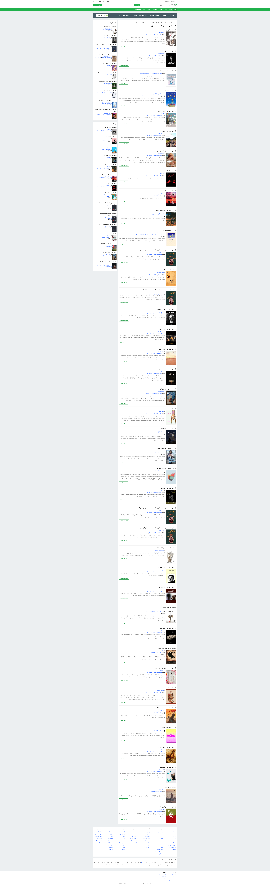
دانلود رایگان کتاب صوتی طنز (140, 121)
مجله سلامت (110, 845)
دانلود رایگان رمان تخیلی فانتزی (126, 697)
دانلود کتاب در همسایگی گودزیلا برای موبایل (156, 478)
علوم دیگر (161, 855)
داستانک (159, 77)
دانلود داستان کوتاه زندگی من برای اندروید (147, 418)
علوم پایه (161, 853)
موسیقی (123, 844)
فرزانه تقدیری (107, 166)
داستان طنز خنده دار (145, 119)
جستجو (137, 5)
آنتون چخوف (161, 252)
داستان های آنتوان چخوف (140, 258)
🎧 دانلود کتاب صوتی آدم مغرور (168, 767)
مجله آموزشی (110, 842)
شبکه (148, 842)
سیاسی (161, 844)
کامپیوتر (160, 9)
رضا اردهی (108, 46)
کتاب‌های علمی (109, 66)
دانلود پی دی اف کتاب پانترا (143, 699)
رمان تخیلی (156, 440)
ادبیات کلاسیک (158, 37)
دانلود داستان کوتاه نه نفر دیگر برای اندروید (153, 377)
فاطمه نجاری (161, 411)
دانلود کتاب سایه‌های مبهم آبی (168, 389)
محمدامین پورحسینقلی (159, 550)
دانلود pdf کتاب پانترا (133, 699)
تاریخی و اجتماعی (98, 836)
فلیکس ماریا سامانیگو (159, 312)
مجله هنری (111, 847)
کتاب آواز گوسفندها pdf (156, 615)
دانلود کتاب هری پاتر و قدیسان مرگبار (166, 708)
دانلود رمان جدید (131, 102)
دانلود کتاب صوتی (124, 65)
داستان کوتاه (137, 37)
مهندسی (155, 9)
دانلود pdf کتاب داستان (128, 178)
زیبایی (123, 836)
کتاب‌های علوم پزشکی (107, 83)
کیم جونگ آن (107, 235)
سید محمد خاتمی (107, 113)
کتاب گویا (126, 60)
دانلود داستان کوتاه (155, 80)
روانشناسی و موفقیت (98, 834)
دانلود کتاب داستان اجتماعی (137, 658)
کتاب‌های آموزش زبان (107, 207)
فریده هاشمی (161, 789)
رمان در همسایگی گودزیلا (160, 476)
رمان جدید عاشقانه (157, 436)
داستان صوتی (123, 117)
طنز (175, 838)
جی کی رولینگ (161, 710)
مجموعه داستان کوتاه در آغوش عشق (152, 159)
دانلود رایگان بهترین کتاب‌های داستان (104, 48)
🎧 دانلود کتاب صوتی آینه (169, 270)
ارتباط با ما (174, 874)
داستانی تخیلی (125, 733)
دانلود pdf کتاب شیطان (131, 41)
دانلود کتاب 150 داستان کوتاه (168, 727)
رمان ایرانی (159, 397)
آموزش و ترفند (146, 833)
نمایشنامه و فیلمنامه (172, 845)
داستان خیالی (162, 699)
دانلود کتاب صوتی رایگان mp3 (152, 121)
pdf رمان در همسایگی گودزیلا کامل (148, 476)
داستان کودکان (151, 98)
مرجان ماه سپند (161, 451)
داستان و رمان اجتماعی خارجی (134, 39)
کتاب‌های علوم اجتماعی (107, 29)
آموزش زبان (174, 849)
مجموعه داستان (143, 178)
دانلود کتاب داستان (157, 178)
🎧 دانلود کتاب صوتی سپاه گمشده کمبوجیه (164, 548)
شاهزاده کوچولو (158, 98)
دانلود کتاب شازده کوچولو (169, 91)
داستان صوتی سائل (150, 295)
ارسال (151, 866)
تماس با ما (95, 1)
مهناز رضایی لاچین (160, 351)
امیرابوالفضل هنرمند (106, 264)
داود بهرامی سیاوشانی (106, 102)
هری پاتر (159, 715)
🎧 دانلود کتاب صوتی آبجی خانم (168, 807)
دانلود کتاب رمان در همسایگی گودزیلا (166, 468)
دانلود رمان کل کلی (128, 478)
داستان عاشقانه (157, 57)
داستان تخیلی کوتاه (137, 697)
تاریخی (161, 836)
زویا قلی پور (108, 185)
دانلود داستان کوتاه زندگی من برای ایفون (130, 418)
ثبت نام (104, 1)
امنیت (148, 834)
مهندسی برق (134, 836)
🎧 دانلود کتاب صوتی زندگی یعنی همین (165, 668)
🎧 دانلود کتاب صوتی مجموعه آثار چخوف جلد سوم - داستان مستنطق (158, 250)
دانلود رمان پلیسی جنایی (146, 397)
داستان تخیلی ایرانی (161, 697)
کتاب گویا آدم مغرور (125, 773)
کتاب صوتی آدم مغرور (156, 773)
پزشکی (161, 834)
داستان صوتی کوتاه (134, 137)
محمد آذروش (107, 206)
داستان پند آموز (132, 733)
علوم (166, 9)
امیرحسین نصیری (160, 690)
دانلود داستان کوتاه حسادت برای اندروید (146, 59)
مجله (144, 9)
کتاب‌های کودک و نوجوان (141, 95)
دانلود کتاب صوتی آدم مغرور (145, 773)
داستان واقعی (126, 218)
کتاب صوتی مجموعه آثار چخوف (147, 259)
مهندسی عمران (134, 833)
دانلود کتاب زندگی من (170, 409)
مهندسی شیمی (134, 840)
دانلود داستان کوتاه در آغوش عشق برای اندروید (143, 160)
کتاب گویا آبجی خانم (154, 815)
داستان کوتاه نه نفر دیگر (134, 375)
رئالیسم (125, 39)
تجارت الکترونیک (146, 838)
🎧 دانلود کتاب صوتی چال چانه (168, 628)
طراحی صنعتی (134, 831)
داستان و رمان (99, 833)
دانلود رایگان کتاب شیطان (141, 41)
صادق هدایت (161, 809)
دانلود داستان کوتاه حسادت (159, 59)
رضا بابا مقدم (161, 750)
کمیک (175, 840)
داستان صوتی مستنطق (160, 258)
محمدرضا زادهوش (107, 194)
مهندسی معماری (133, 834)
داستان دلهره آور (157, 375)
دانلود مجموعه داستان (144, 198)
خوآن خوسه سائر (160, 570)
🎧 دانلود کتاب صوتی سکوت (168, 488)
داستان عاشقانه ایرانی (143, 57)
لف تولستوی (158, 41)
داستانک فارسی (147, 77)
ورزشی (123, 845)
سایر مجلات (111, 849)
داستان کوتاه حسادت (125, 57)
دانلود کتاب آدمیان (171, 171)
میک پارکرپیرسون (107, 56)
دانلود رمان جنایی (129, 400)
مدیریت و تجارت (99, 838)
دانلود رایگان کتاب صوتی (156, 117)
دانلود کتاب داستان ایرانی (150, 218)
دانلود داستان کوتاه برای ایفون (134, 78)
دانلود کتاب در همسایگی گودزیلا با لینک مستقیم (130, 476)
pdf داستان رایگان (123, 78)
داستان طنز (152, 119)
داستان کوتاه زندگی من (129, 416)
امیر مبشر (108, 245)
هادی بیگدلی (108, 148)
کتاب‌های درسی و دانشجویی (99, 92)
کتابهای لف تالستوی (151, 41)
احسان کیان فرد (161, 650)
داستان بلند (125, 458)
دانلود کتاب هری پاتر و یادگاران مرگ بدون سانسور (138, 715)
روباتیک (135, 842)
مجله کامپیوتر (110, 831)
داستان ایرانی (148, 60)
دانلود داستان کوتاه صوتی (131, 256)
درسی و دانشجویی (159, 849)
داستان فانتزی (153, 697)
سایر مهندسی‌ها (134, 844)
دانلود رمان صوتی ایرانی (146, 400)
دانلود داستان (151, 57)
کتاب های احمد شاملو (137, 98)
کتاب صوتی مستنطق (151, 258)
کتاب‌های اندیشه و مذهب (107, 57)
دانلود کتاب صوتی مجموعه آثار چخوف (153, 256)
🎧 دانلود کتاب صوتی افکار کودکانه (167, 111)
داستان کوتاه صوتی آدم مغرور (159, 775)
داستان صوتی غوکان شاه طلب (155, 315)
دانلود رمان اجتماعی (133, 438)
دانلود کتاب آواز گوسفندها (169, 607)
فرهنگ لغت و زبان (172, 847)
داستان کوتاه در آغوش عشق (130, 159)
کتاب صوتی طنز (129, 119)
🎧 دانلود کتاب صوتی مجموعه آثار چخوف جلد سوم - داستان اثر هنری (158, 528)
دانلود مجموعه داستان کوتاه (130, 615)
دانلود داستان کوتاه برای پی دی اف (136, 77)
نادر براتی (108, 129)
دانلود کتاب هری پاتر (153, 715)
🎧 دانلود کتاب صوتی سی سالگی (167, 329)
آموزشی (100, 842)
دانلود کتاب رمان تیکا (170, 787)
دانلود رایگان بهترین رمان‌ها (106, 140)
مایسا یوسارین (161, 431)
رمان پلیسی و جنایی (137, 400)
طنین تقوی (162, 630)
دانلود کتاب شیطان (171, 30)
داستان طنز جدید (136, 119)
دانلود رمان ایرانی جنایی (136, 397)
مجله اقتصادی (110, 838)
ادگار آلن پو (162, 490)
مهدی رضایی (161, 609)
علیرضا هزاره (161, 114)
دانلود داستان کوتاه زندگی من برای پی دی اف (152, 416)
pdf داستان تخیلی (136, 695)
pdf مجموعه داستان (134, 218)
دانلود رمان (130, 436)
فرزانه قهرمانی (107, 28)
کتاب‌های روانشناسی (108, 38)
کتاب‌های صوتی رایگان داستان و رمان (154, 55)
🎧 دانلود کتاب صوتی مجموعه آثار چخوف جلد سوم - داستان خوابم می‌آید (157, 508)
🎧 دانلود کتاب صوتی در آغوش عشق (166, 151)
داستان (144, 735)
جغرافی (161, 838)
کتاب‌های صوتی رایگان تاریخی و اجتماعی (104, 114)
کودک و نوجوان (122, 842)
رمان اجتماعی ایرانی (126, 658)
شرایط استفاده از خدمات (171, 880)
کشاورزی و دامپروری (159, 851)
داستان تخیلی (162, 100)
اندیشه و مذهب (160, 833)
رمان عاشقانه (151, 456)
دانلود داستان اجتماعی (130, 277)
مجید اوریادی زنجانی (160, 590)
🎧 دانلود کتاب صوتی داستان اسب (167, 747)
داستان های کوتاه (161, 60)
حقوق (162, 847)
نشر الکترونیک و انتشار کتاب (170, 1)
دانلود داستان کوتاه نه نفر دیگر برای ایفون (135, 377)
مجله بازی (111, 834)
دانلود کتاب (123, 46)
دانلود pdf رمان (158, 438)
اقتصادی (161, 831)
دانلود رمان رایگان (138, 436)
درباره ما (174, 876)
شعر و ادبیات (99, 831)
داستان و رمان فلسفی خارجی (156, 39)
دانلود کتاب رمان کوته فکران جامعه (167, 648)
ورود (108, 1)
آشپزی (123, 833)
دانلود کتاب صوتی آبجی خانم (128, 813)
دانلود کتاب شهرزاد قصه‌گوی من (158, 458)
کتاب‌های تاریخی (98, 57)
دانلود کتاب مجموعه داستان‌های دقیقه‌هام (165, 210)
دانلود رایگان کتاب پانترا (154, 699)
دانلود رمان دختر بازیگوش (141, 480)
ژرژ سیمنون (108, 157)
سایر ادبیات (174, 851)
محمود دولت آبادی (160, 272)
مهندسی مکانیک (133, 838)
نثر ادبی (174, 842)
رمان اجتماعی (125, 438)
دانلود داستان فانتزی (145, 697)
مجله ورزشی (110, 840)
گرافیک (148, 845)
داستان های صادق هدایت (131, 815)
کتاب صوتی (138, 9)
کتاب (165, 864)
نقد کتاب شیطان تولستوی (128, 37)
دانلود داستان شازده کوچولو (140, 102)
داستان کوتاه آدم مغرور (134, 773)
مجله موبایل (111, 833)
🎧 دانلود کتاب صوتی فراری (169, 131)
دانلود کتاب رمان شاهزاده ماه (168, 429)
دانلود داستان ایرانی (134, 57)
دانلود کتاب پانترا (172, 688)
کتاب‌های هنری (109, 92)
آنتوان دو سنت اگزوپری (159, 93)
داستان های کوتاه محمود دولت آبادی (140, 279)
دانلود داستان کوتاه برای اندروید (147, 78)
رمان (126, 98)
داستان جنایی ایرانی (158, 398)
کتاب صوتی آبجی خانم (139, 813)
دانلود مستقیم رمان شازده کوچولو (145, 100)
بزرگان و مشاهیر (122, 831)
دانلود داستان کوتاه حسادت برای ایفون (129, 59)
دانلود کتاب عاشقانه (130, 456)
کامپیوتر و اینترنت (146, 847)
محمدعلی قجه (107, 254)
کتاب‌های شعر (143, 73)
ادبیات (170, 9)
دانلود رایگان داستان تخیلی (126, 695)
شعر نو (174, 836)
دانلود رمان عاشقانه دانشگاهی (153, 480)
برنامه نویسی (147, 836)
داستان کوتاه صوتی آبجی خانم (143, 815)
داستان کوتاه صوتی (141, 256)
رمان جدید (163, 438)
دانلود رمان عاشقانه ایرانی (147, 458)
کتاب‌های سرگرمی (108, 266)
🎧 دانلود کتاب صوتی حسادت (168, 51)
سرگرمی (123, 838)
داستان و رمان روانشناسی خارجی (147, 37)
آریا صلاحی (162, 371)
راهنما (100, 1)
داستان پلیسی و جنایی (149, 398)
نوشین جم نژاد (107, 176)
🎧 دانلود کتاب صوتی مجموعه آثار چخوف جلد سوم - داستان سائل (159, 290)
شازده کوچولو (130, 98)
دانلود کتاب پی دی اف (133, 100)
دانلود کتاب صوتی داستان (133, 60)
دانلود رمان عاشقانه (138, 456)
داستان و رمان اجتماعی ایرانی (155, 656)
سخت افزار (147, 840)
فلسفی (161, 845)
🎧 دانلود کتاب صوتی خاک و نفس (167, 349)
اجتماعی (161, 842)
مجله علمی (111, 844)
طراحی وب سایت (146, 844)
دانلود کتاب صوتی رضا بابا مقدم (154, 753)
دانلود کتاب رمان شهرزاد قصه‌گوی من (166, 448)
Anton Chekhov (122, 256)
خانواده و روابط (122, 834)
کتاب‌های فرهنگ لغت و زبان (106, 74)
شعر (175, 834)
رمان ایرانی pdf (151, 438)
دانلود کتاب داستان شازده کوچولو (153, 102)
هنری (124, 847)
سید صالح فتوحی (107, 65)
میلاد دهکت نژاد (161, 133)
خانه (175, 9)
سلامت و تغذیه (122, 840)
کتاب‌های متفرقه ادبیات (107, 227)
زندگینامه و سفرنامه (172, 844)
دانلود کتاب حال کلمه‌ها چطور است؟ (167, 71)
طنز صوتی (124, 119)
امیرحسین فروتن (107, 37)
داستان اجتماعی (139, 277)
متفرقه (123, 849)
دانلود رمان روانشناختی (144, 39)
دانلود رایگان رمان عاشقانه (147, 436)
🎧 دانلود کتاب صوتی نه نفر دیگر (167, 369)
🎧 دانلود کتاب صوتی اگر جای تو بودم (166, 587)
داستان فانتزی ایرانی (157, 695)
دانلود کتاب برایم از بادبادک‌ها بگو (167, 191)
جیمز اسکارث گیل (107, 138)
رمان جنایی (154, 397)
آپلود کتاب (98, 5)
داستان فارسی (142, 60)
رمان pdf (146, 438)
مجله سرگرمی (110, 836)
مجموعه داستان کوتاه (158, 78)
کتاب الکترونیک (155, 100)
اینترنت (148, 831)
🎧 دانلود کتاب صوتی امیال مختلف (167, 567)
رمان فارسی (159, 659)
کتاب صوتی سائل (131, 297)
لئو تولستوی (161, 32)
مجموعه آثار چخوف (159, 259)
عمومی (148, 9)
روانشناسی (161, 840)
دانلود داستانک (154, 77)
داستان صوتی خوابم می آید (137, 514)
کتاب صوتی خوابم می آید (145, 516)
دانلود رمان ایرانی (154, 400)
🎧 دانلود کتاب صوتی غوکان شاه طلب (166, 309)
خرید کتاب (163, 878)
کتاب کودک (145, 98)
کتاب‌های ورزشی (108, 246)
